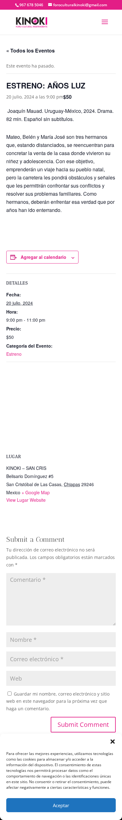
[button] (112, 741)
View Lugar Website (26, 500)
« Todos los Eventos (30, 50)
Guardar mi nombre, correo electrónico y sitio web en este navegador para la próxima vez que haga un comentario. (57, 701)
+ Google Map (36, 492)
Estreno (14, 354)
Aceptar (61, 805)
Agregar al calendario (43, 257)
